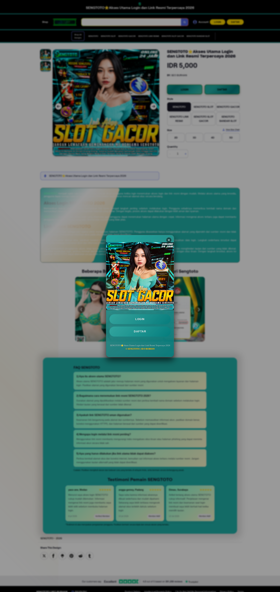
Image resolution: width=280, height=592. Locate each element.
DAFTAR (140, 331)
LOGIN (140, 319)
